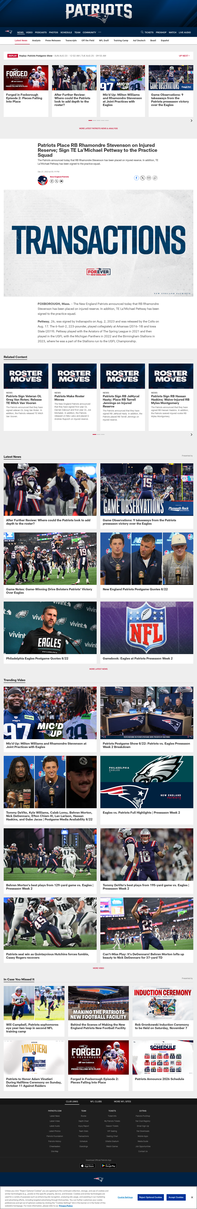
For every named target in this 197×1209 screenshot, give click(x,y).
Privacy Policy (66, 1206)
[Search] (142, 32)
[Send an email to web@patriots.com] (61, 181)
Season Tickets (112, 1126)
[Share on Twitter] (142, 179)
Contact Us (143, 1151)
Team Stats (83, 1131)
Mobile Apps (143, 1136)
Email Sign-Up (143, 1126)
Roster (83, 1116)
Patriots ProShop (143, 1116)
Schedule (83, 1141)
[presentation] (192, 121)
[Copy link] (155, 178)
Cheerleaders (54, 1146)
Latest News (55, 1116)
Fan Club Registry (143, 1121)
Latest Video (55, 1121)
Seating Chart (112, 1136)
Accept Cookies (176, 1197)
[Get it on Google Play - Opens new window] (108, 1167)
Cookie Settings (125, 1197)
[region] (98, 1197)
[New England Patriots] (98, 1180)
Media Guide (143, 1141)
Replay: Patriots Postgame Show (35, 55)
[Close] (192, 1197)
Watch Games (112, 1146)
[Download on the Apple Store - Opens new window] (87, 1166)
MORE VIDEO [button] (98, 968)
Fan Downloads (143, 1131)
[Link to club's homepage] (8, 32)
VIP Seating (112, 1131)
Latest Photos (54, 1131)
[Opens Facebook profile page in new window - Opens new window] (52, 181)
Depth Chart (84, 1121)
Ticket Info (112, 1116)
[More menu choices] (99, 32)
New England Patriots (59, 177)
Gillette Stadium (112, 1141)
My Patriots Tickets (112, 1121)
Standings (83, 1146)
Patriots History (54, 1141)
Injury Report (83, 1126)
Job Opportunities (143, 1146)
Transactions (83, 1136)
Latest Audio (55, 1126)
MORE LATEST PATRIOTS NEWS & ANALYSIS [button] (98, 128)
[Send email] (148, 179)
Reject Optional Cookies (150, 1197)
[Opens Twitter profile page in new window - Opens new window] (56, 181)
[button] (90, 120)
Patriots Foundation (55, 1136)
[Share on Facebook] (136, 179)
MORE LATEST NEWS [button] (98, 669)
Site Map (54, 1151)
